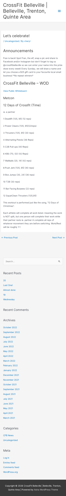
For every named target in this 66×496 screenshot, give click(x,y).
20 (4, 280)
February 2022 (10, 365)
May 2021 (8, 408)
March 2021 (9, 418)
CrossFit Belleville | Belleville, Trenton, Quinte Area (25, 11)
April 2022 (8, 356)
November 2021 (11, 380)
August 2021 (9, 394)
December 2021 (11, 375)
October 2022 (10, 327)
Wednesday (9, 299)
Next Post (58, 237)
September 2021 (11, 389)
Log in (6, 458)
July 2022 (8, 341)
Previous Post (9, 237)
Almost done (9, 290)
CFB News (8, 435)
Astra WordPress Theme (46, 489)
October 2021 (10, 384)
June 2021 (8, 403)
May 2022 (8, 351)
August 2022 (9, 337)
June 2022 (8, 346)
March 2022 (9, 361)
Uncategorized (12, 41)
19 (4, 295)
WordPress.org (10, 472)
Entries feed (9, 462)
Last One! (8, 285)
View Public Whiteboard (15, 91)
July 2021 (8, 399)
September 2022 (11, 332)
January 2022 (10, 370)
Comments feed (11, 467)
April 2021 (8, 413)
